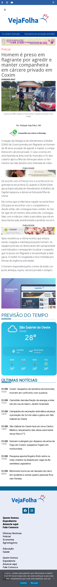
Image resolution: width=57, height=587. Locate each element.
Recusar (34, 583)
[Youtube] (12, 2)
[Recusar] (53, 578)
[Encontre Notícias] (53, 2)
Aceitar (23, 583)
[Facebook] (25, 511)
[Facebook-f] (2, 2)
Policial (6, 49)
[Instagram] (7, 2)
